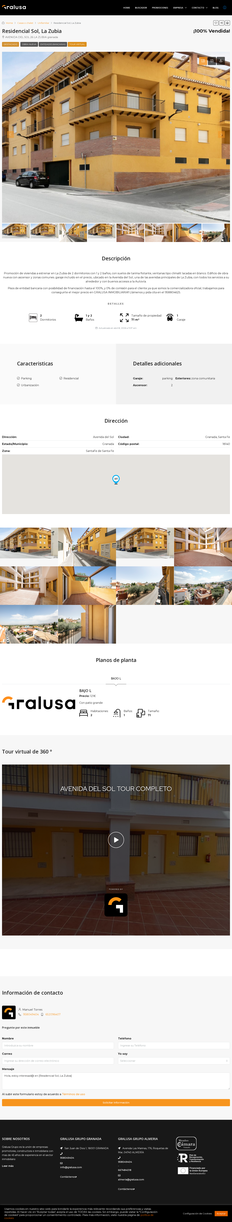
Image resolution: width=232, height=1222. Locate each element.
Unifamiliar (43, 23)
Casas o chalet (25, 23)
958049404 (31, 1014)
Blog (216, 7)
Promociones (160, 7)
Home (126, 7)
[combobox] (174, 1060)
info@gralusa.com (71, 1167)
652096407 (53, 1014)
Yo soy (123, 1053)
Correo (7, 1053)
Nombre (8, 1038)
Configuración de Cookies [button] (197, 1213)
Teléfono (124, 1038)
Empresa (178, 7)
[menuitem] (224, 7)
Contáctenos (68, 1176)
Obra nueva (29, 44)
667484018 (124, 1170)
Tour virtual (77, 44)
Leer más (8, 1165)
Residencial (71, 378)
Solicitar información (116, 1102)
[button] (215, 22)
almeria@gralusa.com (131, 1179)
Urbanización (30, 385)
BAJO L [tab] (116, 678)
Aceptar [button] (221, 1213)
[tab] (203, 61)
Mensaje (8, 1069)
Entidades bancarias (52, 44)
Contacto (198, 7)
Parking (26, 378)
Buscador (141, 7)
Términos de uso (73, 1094)
